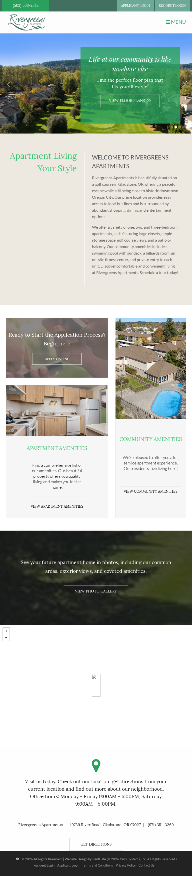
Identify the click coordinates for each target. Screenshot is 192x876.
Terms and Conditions (97, 865)
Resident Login (44, 865)
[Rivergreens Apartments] (96, 685)
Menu (178, 22)
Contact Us (146, 865)
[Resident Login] (172, 5)
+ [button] (6, 631)
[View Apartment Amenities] (57, 506)
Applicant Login (68, 865)
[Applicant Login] (135, 5)
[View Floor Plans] (130, 99)
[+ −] (96, 685)
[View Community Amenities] (150, 491)
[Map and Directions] (96, 844)
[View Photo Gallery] (96, 591)
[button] (9, 84)
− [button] (6, 637)
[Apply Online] (57, 359)
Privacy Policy (126, 865)
